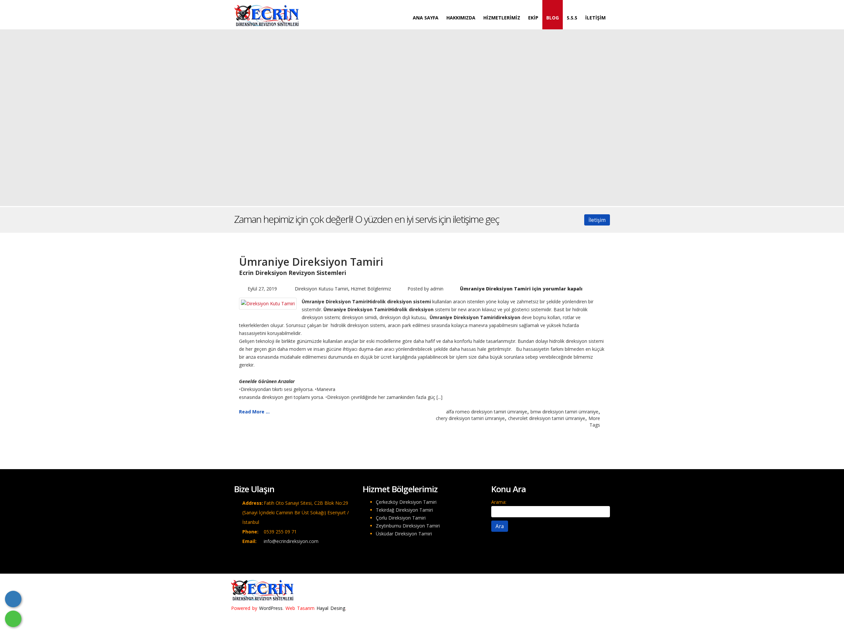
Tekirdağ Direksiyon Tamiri (404, 510)
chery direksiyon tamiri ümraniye (470, 418)
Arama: (498, 502)
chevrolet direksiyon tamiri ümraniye (546, 418)
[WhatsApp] (13, 619)
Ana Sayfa (425, 18)
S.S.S (572, 18)
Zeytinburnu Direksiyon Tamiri (408, 526)
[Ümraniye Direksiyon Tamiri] (268, 303)
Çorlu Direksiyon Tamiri (401, 518)
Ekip (533, 18)
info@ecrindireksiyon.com (291, 541)
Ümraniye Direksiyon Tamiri (311, 262)
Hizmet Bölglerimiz (371, 289)
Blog (552, 18)
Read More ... (254, 411)
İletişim (595, 18)
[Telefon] (13, 599)
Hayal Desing (330, 608)
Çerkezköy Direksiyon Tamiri (406, 502)
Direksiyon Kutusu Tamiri (321, 289)
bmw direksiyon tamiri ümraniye (564, 411)
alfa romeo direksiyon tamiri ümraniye (486, 411)
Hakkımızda (460, 18)
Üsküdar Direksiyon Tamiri (404, 533)
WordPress (271, 608)
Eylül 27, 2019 (262, 289)
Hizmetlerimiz (501, 18)
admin (436, 289)
